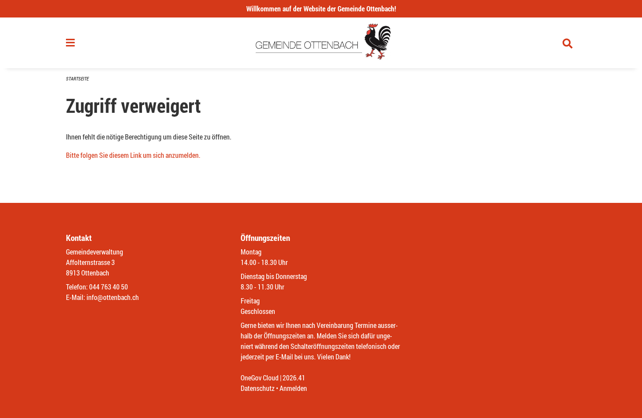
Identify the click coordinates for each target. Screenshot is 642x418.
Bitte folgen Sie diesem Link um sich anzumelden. (133, 155)
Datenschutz (258, 388)
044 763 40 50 (108, 286)
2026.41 (294, 377)
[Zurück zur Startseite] (321, 43)
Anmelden (293, 388)
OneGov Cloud (260, 377)
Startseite (77, 78)
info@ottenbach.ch (112, 297)
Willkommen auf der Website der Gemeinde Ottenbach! (321, 8)
